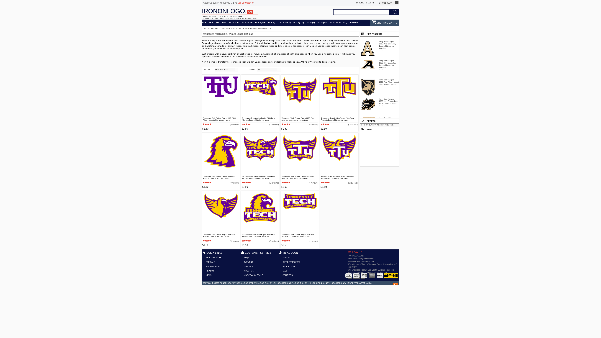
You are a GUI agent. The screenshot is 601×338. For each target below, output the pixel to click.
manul (369, 283)
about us (249, 271)
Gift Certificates (291, 262)
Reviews (371, 121)
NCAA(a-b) (234, 23)
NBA (211, 23)
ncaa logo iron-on (335, 283)
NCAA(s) (311, 23)
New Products (374, 34)
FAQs (246, 258)
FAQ (345, 23)
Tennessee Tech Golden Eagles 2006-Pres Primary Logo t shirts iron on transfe (258, 235)
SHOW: (252, 70)
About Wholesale (253, 275)
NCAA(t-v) (322, 23)
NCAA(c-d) (247, 23)
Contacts (288, 275)
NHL (224, 23)
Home (361, 3)
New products (213, 258)
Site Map (248, 266)
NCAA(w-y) (335, 23)
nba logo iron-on (281, 283)
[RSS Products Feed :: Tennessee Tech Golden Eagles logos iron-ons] (395, 285)
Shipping (287, 258)
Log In (371, 3)
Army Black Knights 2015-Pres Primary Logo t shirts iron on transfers (389, 80)
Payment (248, 262)
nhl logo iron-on (316, 283)
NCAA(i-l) (272, 23)
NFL (217, 23)
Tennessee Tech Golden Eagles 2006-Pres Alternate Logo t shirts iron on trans (258, 119)
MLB (204, 23)
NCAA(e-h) (260, 23)
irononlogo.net (227, 283)
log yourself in (245, 3)
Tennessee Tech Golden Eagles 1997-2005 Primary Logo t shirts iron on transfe (219, 119)
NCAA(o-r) (298, 23)
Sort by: (207, 69)
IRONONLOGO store (245, 283)
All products (213, 266)
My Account (289, 266)
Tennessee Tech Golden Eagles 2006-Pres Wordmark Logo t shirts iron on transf (298, 235)
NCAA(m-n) (285, 23)
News (208, 275)
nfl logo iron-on (298, 283)
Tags (285, 271)
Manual (354, 23)
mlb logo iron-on (263, 283)
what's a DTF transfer (354, 283)
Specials (210, 262)
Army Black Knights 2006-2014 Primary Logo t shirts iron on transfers (388, 99)
